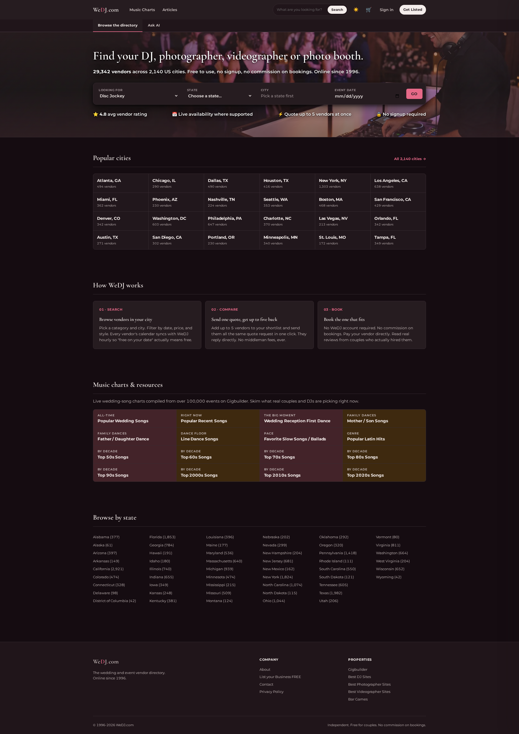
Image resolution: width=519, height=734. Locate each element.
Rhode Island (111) (336, 561)
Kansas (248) (160, 593)
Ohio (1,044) (274, 601)
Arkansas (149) (106, 561)
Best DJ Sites (359, 677)
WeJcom (106, 9)
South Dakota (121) (336, 577)
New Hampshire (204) (282, 553)
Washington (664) (392, 553)
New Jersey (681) (278, 561)
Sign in (387, 9)
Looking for (110, 90)
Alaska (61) (102, 545)
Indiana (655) (161, 577)
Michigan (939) (219, 569)
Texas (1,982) (330, 593)
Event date (345, 90)
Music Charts (142, 9)
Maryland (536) (219, 553)
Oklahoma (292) (333, 537)
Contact (266, 684)
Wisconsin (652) (390, 569)
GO (414, 93)
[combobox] (293, 96)
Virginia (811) (388, 545)
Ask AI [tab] (154, 25)
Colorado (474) (106, 577)
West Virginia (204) (393, 561)
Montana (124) (219, 601)
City (265, 90)
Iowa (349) (158, 585)
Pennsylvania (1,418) (338, 553)
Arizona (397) (105, 553)
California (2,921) (108, 569)
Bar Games (358, 699)
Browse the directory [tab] (118, 25)
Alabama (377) (106, 537)
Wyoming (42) (388, 577)
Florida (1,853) (162, 537)
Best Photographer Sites (369, 684)
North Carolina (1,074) (282, 585)
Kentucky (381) (163, 601)
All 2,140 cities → (410, 159)
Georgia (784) (161, 545)
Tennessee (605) (333, 585)
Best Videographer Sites (369, 691)
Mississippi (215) (220, 585)
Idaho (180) (159, 561)
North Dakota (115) (280, 593)
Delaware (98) (105, 593)
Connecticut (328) (109, 585)
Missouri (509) (218, 593)
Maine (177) (217, 545)
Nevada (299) (275, 545)
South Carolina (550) (337, 569)
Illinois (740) (160, 569)
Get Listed (412, 9)
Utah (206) (328, 601)
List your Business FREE (280, 677)
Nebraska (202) (276, 537)
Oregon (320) (331, 545)
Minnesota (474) (220, 577)
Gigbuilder (357, 669)
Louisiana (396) (220, 537)
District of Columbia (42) (114, 601)
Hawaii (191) (160, 553)
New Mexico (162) (278, 569)
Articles (169, 9)
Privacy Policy (272, 691)
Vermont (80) (387, 537)
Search (337, 10)
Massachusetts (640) (224, 561)
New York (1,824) (278, 577)
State (192, 90)
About (265, 669)
